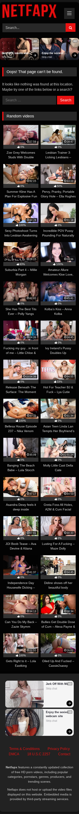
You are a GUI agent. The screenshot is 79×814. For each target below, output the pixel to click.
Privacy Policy (59, 749)
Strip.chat (7, 57)
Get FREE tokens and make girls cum (15, 53)
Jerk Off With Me (57, 684)
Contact (64, 754)
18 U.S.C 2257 (38, 754)
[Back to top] (65, 801)
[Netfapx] (32, 12)
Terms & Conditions (24, 749)
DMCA (14, 754)
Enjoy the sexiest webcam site (53, 53)
